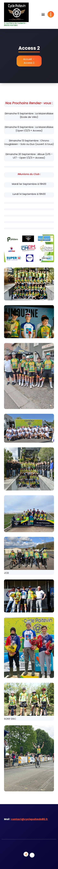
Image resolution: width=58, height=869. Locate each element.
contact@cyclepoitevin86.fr (29, 819)
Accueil (27, 59)
